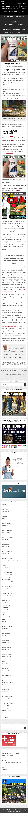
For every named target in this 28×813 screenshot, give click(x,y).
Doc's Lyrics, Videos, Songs (8, 549)
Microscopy (4, 607)
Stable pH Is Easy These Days (14, 64)
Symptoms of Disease (7, 680)
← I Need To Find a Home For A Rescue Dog (14, 374)
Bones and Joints (6, 521)
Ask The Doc (5, 514)
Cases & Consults (6, 530)
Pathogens (4, 640)
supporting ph (18, 366)
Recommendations (6, 666)
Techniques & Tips (6, 682)
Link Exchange (5, 600)
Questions (4, 659)
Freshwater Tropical (19, 66)
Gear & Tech (5, 579)
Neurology (4, 610)
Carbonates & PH (9, 66)
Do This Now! (23, 6)
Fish (14, 66)
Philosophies (5, 642)
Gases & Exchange (6, 574)
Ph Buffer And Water (17, 364)
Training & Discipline (7, 696)
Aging (3, 504)
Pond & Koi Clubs (6, 652)
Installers (4, 589)
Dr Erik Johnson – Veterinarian (14, 17)
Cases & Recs (5, 532)
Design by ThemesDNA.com (14, 811)
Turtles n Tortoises (6, 703)
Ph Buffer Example (11, 365)
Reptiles (4, 668)
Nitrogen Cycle (5, 617)
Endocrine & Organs (6, 558)
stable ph (13, 366)
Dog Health (4, 553)
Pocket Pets (4, 649)
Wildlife (4, 717)
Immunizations (5, 584)
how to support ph (18, 363)
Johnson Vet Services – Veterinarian (11, 11)
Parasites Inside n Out (7, 638)
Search (24, 3)
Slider (3, 673)
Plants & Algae (5, 647)
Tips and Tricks (5, 689)
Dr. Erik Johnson (20, 345)
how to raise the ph (10, 363)
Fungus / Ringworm (6, 572)
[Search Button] (26, 1)
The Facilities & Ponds (7, 684)
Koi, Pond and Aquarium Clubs (9, 598)
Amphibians (4, 511)
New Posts (24, 8)
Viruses (3, 712)
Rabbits (3, 661)
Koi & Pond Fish (5, 596)
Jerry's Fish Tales (6, 591)
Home (3, 3)
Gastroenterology (6, 577)
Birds (3, 518)
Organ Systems (5, 633)
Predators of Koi (6, 656)
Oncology (4, 628)
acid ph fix (9, 362)
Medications (4, 605)
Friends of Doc (5, 570)
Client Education (6, 537)
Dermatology (5, 544)
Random (3, 663)
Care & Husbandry (6, 528)
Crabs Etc (4, 539)
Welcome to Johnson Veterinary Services (10, 6)
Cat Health (4, 535)
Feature (3, 563)
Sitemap (22, 11)
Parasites (4, 635)
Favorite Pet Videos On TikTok (9, 560)
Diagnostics (4, 546)
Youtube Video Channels (14, 14)
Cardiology (4, 525)
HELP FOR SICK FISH (17, 3)
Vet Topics (4, 708)
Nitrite (3, 614)
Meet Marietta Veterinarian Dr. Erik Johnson (10, 8)
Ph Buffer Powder (19, 365)
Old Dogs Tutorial (6, 626)
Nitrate (3, 612)
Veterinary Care (5, 710)
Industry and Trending (7, 586)
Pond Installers (5, 654)
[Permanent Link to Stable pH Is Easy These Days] (14, 49)
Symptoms (4, 677)
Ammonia (4, 509)
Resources (4, 670)
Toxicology (4, 691)
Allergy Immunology (6, 507)
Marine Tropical (5, 603)
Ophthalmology (5, 631)
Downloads (4, 556)
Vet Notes (4, 705)
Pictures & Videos (6, 645)
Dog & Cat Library (6, 551)
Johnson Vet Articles (7, 593)
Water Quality (5, 715)
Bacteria (4, 516)
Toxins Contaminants (7, 694)
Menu (4, 1)
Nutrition (4, 619)
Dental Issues (5, 542)
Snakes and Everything (7, 675)
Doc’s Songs (9, 3)
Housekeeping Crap (6, 582)
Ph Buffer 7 (10, 364)
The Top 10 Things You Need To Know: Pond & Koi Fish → (14, 371)
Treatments (4, 699)
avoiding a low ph (14, 362)
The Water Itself (6, 687)
